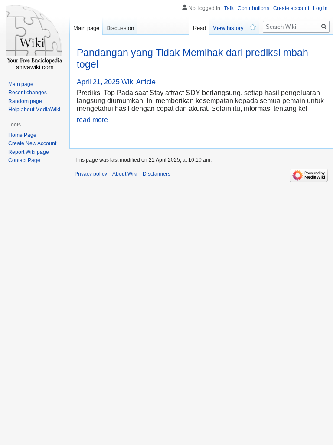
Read (199, 28)
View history (228, 28)
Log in (320, 8)
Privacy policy (91, 174)
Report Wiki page (28, 152)
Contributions (253, 8)
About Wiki (124, 174)
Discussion (120, 28)
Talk (229, 8)
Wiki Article (138, 82)
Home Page (22, 135)
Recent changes (27, 93)
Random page (25, 101)
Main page (86, 28)
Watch (253, 26)
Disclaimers (156, 174)
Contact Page (24, 160)
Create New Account (32, 143)
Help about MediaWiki (34, 109)
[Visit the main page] (34, 35)
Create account (291, 8)
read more (92, 119)
